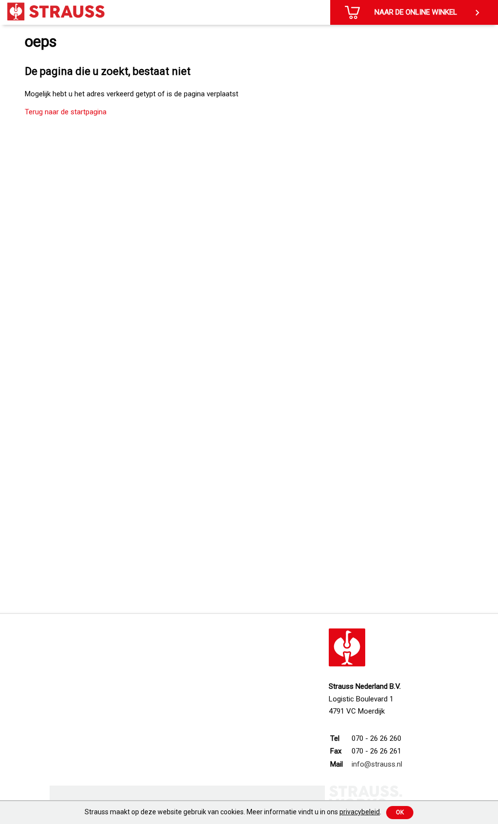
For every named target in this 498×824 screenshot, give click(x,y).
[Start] (56, 11)
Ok (400, 812)
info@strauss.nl (377, 764)
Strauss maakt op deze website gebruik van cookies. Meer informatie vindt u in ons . (233, 812)
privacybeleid (359, 812)
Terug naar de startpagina (66, 111)
